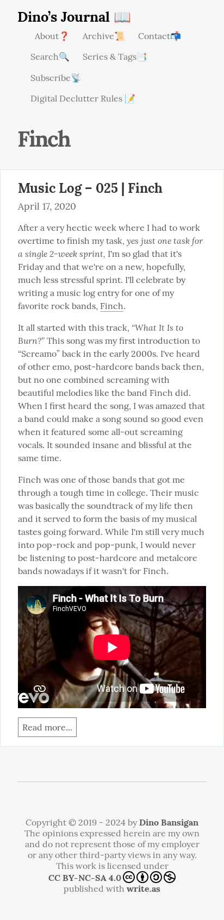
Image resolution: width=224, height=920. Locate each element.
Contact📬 (159, 35)
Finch (111, 305)
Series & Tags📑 (115, 56)
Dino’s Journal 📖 (74, 17)
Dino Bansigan (168, 822)
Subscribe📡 (56, 77)
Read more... (47, 727)
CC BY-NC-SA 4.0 (84, 877)
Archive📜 (104, 35)
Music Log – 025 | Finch (90, 188)
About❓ (52, 35)
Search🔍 (50, 56)
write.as (143, 888)
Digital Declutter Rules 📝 (82, 98)
